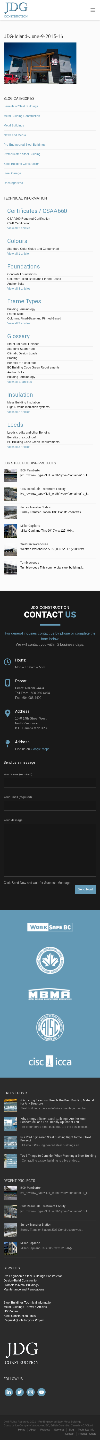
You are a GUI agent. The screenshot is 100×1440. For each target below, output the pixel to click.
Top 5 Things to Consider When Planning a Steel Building (58, 1155)
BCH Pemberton (31, 470)
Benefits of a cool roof (21, 363)
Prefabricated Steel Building (22, 154)
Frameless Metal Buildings (21, 1285)
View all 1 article (18, 253)
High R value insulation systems (28, 407)
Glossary (18, 336)
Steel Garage (12, 173)
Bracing (12, 358)
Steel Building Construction (22, 164)
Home (21, 1429)
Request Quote (87, 1433)
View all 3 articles (18, 288)
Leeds (15, 424)
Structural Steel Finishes (23, 344)
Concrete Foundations (22, 274)
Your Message (13, 820)
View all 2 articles (18, 228)
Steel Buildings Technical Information (28, 1302)
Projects (45, 1429)
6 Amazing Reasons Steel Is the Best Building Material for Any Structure (57, 1102)
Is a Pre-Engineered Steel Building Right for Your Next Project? (55, 1139)
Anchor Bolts (15, 283)
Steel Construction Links (20, 1316)
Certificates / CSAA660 (37, 211)
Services (59, 1429)
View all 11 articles (19, 382)
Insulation (20, 394)
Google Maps (40, 749)
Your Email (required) (18, 797)
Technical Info (86, 1429)
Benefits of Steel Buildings (21, 106)
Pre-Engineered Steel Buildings (24, 144)
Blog (71, 1429)
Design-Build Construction (21, 1280)
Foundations (23, 266)
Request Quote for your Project (24, 1320)
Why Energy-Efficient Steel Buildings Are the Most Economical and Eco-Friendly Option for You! (53, 1120)
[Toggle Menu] (92, 10)
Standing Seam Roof (21, 349)
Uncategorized (13, 183)
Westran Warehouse (34, 544)
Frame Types (24, 301)
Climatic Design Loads (22, 353)
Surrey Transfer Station (35, 507)
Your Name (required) (18, 774)
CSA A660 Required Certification (28, 218)
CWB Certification (19, 223)
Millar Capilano (30, 525)
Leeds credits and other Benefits (28, 432)
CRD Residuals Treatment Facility (43, 489)
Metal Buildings (14, 125)
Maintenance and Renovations (24, 1289)
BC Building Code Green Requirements (33, 367)
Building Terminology (21, 309)
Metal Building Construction (22, 116)
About (32, 1429)
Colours (17, 241)
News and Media (15, 135)
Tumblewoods (29, 562)
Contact (69, 1433)
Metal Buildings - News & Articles (25, 1307)
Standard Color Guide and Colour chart (33, 249)
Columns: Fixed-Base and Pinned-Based (34, 279)
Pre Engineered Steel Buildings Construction (33, 1276)
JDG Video (11, 1311)
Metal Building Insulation (23, 402)
